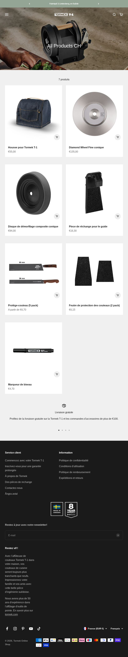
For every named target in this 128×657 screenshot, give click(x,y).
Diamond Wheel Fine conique (86, 147)
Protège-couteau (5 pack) (23, 305)
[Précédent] (29, 3)
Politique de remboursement (74, 472)
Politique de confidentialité (73, 460)
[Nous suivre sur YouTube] (31, 629)
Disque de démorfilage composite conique (33, 226)
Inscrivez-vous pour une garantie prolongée (23, 468)
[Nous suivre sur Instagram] (15, 629)
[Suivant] (98, 3)
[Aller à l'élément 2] (62, 430)
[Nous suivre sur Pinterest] (23, 629)
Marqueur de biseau (20, 384)
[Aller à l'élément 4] (69, 430)
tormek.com (11, 614)
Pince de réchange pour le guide (88, 226)
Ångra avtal (11, 493)
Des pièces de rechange (18, 482)
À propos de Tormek (16, 476)
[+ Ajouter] (57, 137)
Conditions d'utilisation (71, 466)
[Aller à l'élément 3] (65, 430)
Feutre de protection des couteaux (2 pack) (94, 305)
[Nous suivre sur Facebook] (7, 629)
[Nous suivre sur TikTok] (39, 629)
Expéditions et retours (71, 478)
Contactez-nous (13, 488)
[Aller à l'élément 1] (58, 430)
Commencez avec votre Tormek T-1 (24, 460)
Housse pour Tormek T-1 (22, 147)
